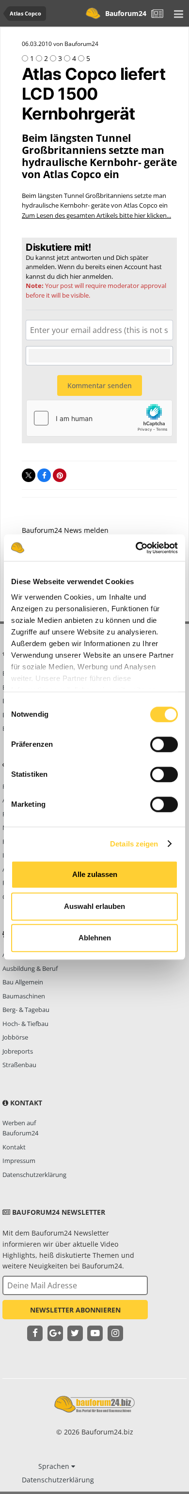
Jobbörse (15, 1037)
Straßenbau (19, 1064)
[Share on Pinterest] (59, 475)
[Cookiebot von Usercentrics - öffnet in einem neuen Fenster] (136, 548)
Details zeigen (134, 844)
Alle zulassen (94, 874)
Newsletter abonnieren (75, 1309)
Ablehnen (95, 938)
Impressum (18, 1160)
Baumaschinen (23, 996)
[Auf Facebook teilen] (44, 475)
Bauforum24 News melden (65, 530)
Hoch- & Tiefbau (25, 1023)
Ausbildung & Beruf (30, 968)
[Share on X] (28, 475)
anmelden (96, 276)
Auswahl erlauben (94, 906)
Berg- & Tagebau (25, 1009)
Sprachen (54, 1466)
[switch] (164, 744)
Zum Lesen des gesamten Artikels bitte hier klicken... (96, 215)
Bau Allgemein (22, 982)
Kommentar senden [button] (99, 385)
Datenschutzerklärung (34, 1174)
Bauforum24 (125, 13)
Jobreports (17, 1051)
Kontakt (14, 1147)
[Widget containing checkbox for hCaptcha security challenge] (99, 418)
